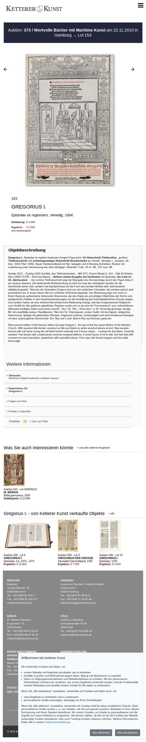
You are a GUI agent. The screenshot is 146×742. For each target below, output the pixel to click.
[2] (5, 69)
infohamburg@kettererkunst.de (78, 602)
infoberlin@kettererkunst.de (22, 638)
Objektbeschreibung (26, 250)
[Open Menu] (140, 5)
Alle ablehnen (101, 732)
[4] (132, 69)
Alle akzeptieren (127, 732)
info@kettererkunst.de (19, 602)
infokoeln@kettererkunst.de (76, 634)
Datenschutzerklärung (57, 722)
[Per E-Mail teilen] (24, 421)
